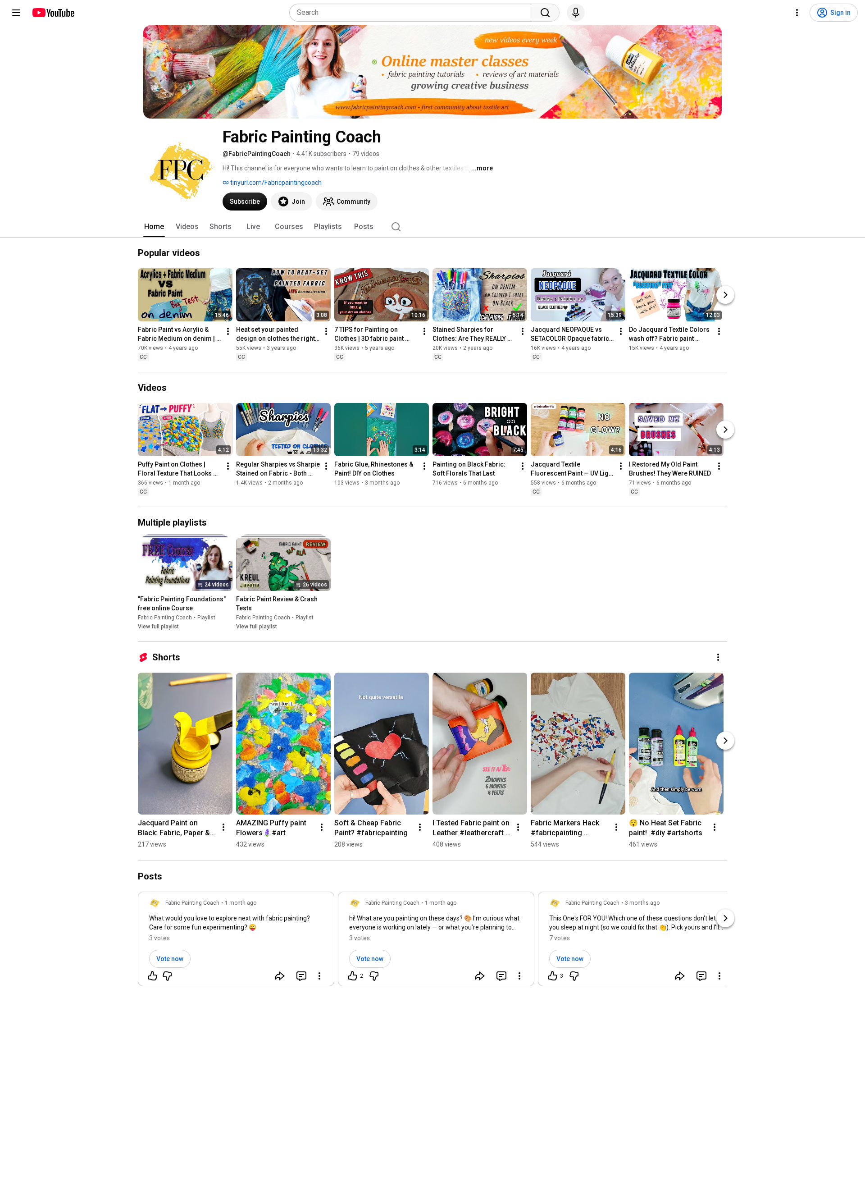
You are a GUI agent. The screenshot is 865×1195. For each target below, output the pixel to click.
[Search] (545, 13)
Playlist (206, 617)
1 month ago (240, 903)
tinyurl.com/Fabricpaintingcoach (275, 182)
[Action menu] (319, 976)
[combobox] (413, 12)
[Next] (725, 295)
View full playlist (158, 626)
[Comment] (301, 976)
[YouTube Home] (53, 12)
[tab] (154, 227)
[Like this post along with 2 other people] (353, 976)
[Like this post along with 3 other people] (553, 976)
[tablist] (432, 227)
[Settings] (797, 12)
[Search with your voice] (576, 13)
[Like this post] (153, 976)
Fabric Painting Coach (165, 617)
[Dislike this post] (167, 976)
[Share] (280, 976)
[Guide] (16, 12)
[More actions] (228, 331)
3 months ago (642, 903)
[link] (236, 941)
